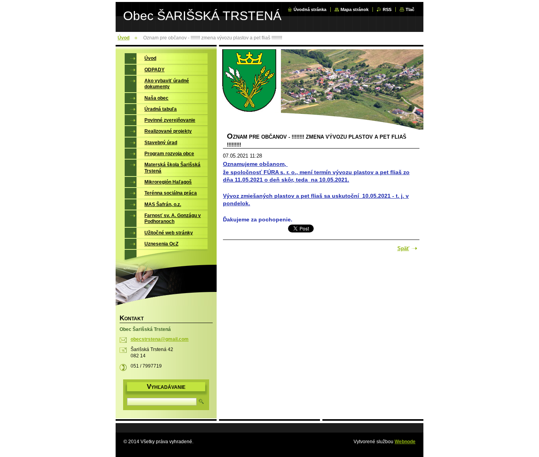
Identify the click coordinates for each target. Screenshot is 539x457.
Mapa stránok (355, 9)
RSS (387, 9)
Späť (403, 248)
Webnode (405, 441)
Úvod (123, 37)
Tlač (410, 9)
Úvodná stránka (310, 9)
